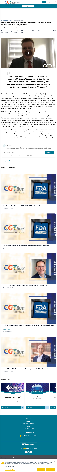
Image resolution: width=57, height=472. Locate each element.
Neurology (4, 160)
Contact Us (28, 421)
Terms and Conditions (28, 423)
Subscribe (49, 152)
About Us (28, 418)
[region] (28, 465)
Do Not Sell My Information (28, 425)
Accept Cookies (41, 469)
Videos (9, 160)
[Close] (54, 461)
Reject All (50, 469)
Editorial (28, 420)
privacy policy (29, 155)
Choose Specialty (27, 6)
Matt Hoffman (7, 329)
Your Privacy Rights (28, 428)
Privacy (28, 426)
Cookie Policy (11, 466)
